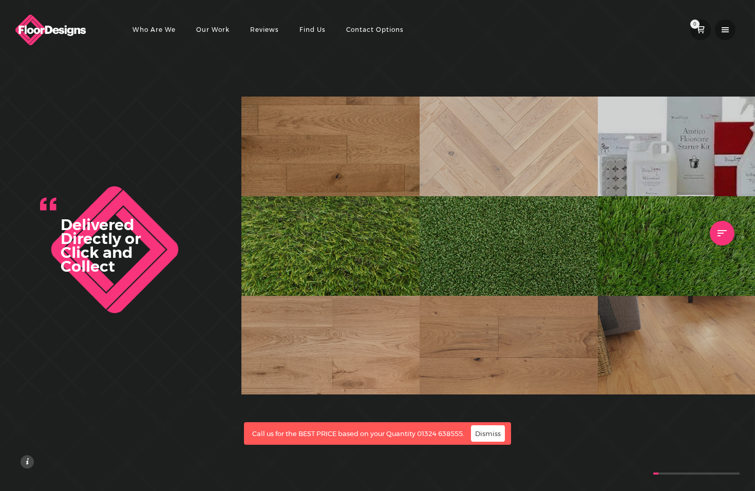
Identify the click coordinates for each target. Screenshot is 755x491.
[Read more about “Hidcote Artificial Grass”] (576, 274)
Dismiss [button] (488, 433)
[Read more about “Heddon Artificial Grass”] (398, 274)
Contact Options (375, 29)
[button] (398, 174)
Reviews (264, 29)
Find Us (312, 29)
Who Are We (154, 29)
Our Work (213, 29)
